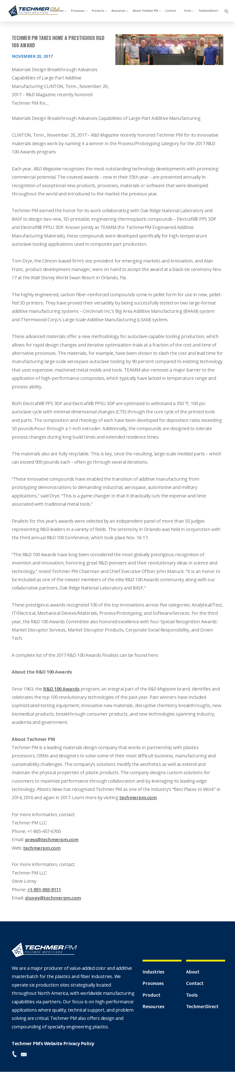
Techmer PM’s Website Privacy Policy (53, 1043)
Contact (170, 11)
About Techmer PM (145, 11)
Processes (77, 11)
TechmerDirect (208, 11)
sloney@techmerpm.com (53, 898)
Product (151, 995)
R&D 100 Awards (61, 689)
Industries (57, 11)
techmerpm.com (138, 797)
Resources (118, 11)
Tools (187, 11)
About (192, 971)
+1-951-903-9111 (44, 889)
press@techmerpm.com (51, 839)
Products (98, 11)
